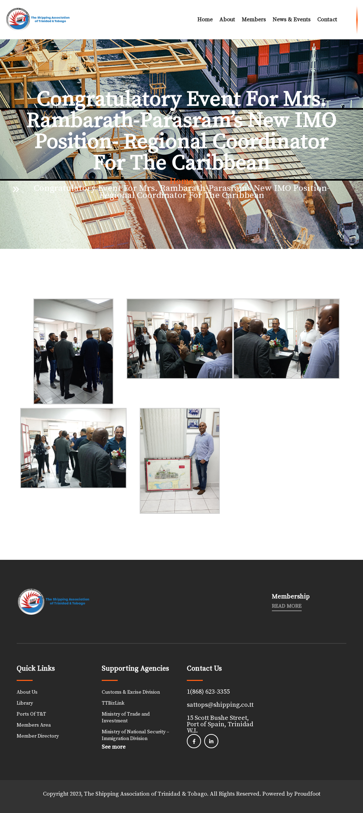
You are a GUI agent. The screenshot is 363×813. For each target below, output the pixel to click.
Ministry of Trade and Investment (126, 717)
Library (25, 703)
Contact (327, 19)
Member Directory (38, 736)
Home (205, 19)
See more (113, 746)
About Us (27, 692)
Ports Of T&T (31, 714)
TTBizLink (113, 703)
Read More (287, 606)
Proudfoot (307, 793)
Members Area (34, 725)
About (227, 19)
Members (254, 19)
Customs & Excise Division (131, 692)
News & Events (292, 19)
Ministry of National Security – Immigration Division (135, 735)
